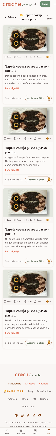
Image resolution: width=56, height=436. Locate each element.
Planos (24, 399)
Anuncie (43, 383)
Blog (30, 391)
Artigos (12, 17)
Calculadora (14, 383)
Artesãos (30, 383)
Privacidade (28, 406)
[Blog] (16, 415)
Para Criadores (45, 391)
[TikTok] (28, 415)
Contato (12, 399)
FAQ (34, 399)
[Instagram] (22, 415)
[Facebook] (39, 415)
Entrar (45, 4)
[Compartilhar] (49, 29)
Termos (44, 399)
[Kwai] (33, 415)
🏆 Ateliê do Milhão (13, 391)
